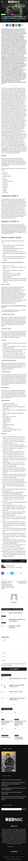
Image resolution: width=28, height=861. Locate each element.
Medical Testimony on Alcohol (16, 691)
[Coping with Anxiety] (7, 732)
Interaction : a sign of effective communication (11, 779)
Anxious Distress (5, 735)
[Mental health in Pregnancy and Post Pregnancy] (4, 621)
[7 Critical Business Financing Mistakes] (21, 732)
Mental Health (17, 14)
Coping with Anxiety (5, 737)
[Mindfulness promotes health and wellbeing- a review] (4, 686)
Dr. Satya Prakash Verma (9, 565)
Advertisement (6, 857)
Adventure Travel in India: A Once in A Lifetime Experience (7, 723)
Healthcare (8, 14)
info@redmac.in (16, 846)
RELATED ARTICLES (6, 609)
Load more (13, 704)
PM (5, 144)
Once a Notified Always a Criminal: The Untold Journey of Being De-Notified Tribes (13, 789)
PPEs (22, 151)
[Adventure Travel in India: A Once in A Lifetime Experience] (7, 716)
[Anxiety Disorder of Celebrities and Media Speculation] (4, 700)
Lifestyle (12, 14)
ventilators (3, 152)
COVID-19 (3, 14)
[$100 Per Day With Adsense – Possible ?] (4, 680)
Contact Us (22, 857)
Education (16, 719)
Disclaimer (13, 857)
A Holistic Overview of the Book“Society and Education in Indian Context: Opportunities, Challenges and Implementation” (13, 784)
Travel (3, 719)
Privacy (17, 857)
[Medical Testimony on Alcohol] (4, 693)
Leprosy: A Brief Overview (15, 612)
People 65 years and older (8, 265)
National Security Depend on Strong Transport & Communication (11, 793)
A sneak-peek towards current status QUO (22, 582)
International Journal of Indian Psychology (14, 567)
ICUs (25, 151)
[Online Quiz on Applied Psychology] (4, 627)
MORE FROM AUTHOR (17, 609)
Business (16, 735)
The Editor (4, 20)
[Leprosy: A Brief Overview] (4, 614)
